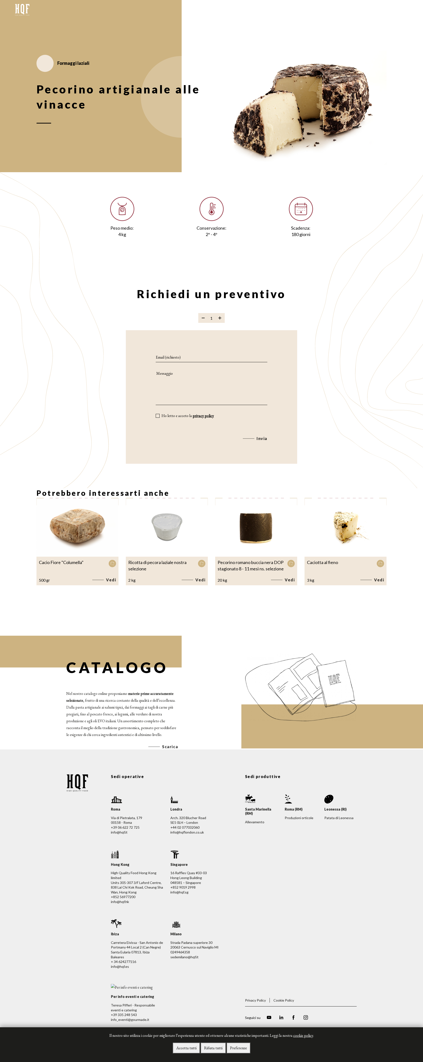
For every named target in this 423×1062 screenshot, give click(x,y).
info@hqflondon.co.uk (187, 832)
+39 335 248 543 (124, 1015)
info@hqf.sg (179, 892)
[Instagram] (305, 1018)
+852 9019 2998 (183, 887)
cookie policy (303, 1035)
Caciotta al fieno (322, 562)
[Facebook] (293, 1018)
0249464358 (180, 952)
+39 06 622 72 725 (125, 827)
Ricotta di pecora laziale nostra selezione (157, 565)
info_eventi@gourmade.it (130, 1019)
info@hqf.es (120, 966)
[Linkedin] (281, 1018)
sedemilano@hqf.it (184, 957)
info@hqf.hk (120, 902)
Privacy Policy (255, 1000)
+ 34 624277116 (123, 962)
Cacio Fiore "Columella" (61, 562)
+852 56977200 (123, 897)
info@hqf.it (119, 832)
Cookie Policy (283, 1000)
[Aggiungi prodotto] (220, 318)
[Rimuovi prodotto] (203, 318)
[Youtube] (269, 1018)
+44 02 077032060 (185, 827)
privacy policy (203, 415)
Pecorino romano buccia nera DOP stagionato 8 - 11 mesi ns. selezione (251, 565)
